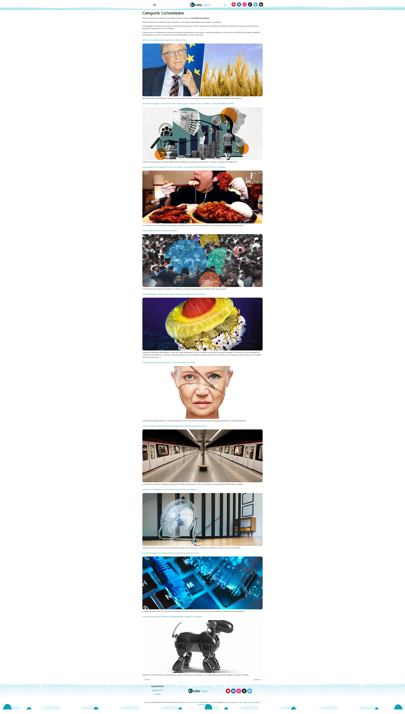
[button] (154, 5)
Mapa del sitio (157, 690)
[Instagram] (244, 4)
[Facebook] (239, 4)
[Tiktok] (250, 4)
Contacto (157, 694)
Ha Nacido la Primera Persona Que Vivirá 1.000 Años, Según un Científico (169, 362)
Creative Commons (192, 702)
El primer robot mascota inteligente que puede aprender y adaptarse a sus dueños (172, 616)
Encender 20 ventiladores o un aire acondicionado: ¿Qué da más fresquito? (169, 489)
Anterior (146, 679)
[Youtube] (234, 4)
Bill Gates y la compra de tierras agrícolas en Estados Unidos (164, 40)
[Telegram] (255, 4)
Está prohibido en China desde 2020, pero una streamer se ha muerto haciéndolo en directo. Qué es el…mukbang (183, 167)
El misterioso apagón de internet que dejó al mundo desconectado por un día (170, 553)
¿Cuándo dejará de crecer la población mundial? (159, 231)
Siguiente (258, 679)
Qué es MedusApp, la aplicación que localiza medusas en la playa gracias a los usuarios (174, 294)
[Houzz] (261, 4)
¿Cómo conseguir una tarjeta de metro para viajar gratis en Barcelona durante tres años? (174, 426)
